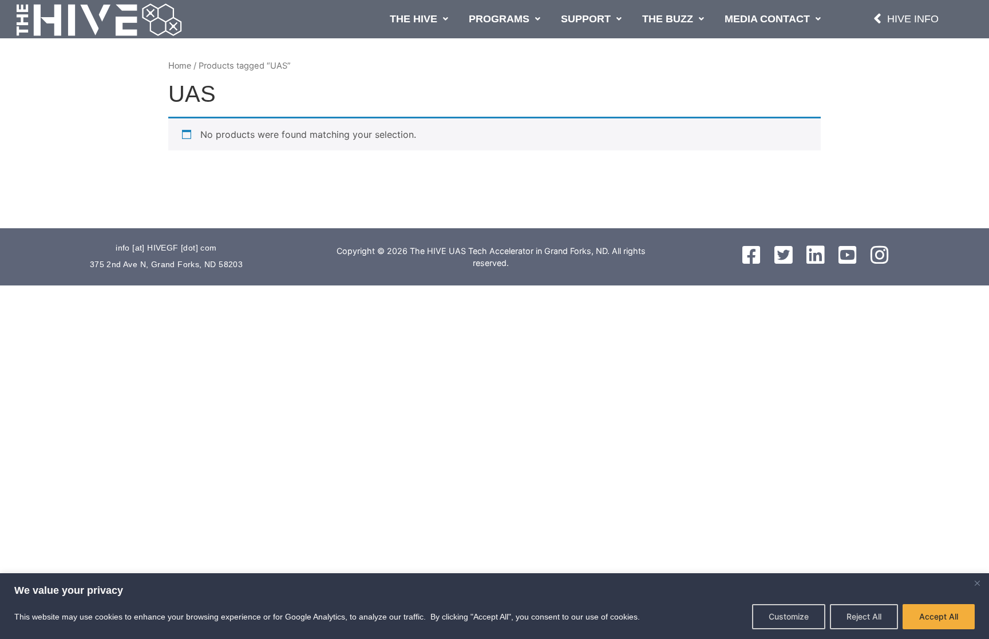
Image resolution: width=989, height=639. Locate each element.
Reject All (863, 616)
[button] (418, 19)
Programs (499, 19)
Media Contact (767, 19)
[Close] (977, 583)
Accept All (938, 616)
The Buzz (667, 19)
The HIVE (413, 19)
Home (179, 65)
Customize (789, 616)
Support (586, 19)
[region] (494, 606)
